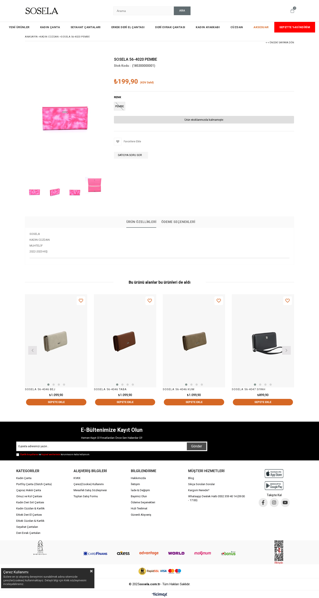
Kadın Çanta (23, 478)
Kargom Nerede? (198, 490)
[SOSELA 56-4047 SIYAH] (263, 341)
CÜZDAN (236, 27)
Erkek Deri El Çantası (29, 514)
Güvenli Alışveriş (141, 514)
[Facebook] (263, 502)
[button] (48, 384)
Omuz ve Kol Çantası (29, 496)
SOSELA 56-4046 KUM (178, 389)
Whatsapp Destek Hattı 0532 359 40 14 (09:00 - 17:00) (216, 498)
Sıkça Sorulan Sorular (201, 484)
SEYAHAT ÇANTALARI (86, 27)
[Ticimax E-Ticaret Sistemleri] (159, 595)
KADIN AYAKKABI (208, 27)
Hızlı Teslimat (139, 508)
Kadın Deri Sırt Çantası (30, 502)
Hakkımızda (138, 478)
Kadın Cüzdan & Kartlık (30, 508)
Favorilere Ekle (81, 300)
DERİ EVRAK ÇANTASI (170, 27)
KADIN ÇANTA (50, 27)
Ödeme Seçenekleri (178, 222)
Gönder (196, 446)
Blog (191, 478)
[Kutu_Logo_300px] (40, 547)
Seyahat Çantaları (27, 526)
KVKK (77, 478)
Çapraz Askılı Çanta (28, 490)
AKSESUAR (260, 27)
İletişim (135, 484)
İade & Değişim (140, 490)
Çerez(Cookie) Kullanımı (89, 484)
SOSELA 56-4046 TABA (110, 389)
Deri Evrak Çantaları (28, 533)
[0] (292, 10)
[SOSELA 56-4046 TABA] (125, 341)
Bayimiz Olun (139, 496)
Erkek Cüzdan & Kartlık (30, 520)
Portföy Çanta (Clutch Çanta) (34, 484)
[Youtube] (285, 502)
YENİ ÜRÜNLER (19, 27)
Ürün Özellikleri (141, 222)
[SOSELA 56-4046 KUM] (194, 341)
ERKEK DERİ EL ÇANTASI (128, 27)
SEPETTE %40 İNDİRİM (294, 27)
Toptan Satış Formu (86, 496)
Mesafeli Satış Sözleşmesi (90, 490)
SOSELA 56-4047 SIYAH (248, 389)
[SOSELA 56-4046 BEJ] (56, 341)
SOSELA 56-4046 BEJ (40, 389)
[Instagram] (274, 502)
